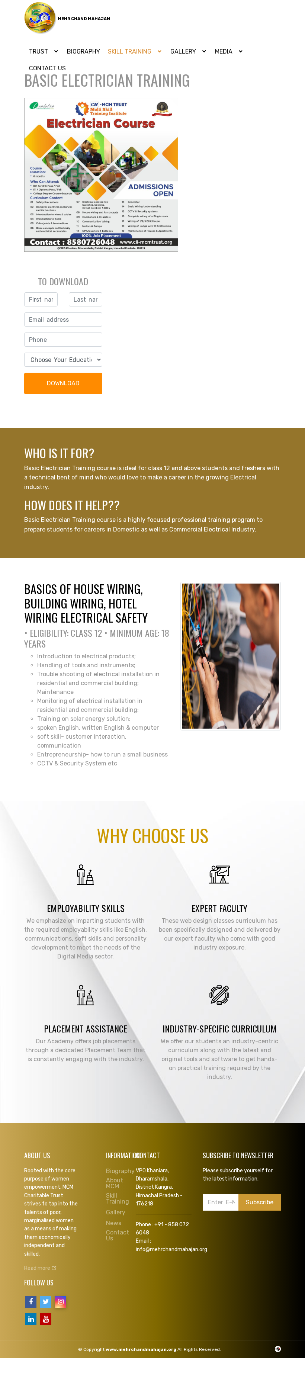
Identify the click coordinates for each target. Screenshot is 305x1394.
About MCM (114, 1183)
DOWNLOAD (63, 383)
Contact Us (117, 1236)
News (113, 1223)
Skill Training (130, 51)
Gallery (184, 51)
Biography (83, 51)
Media (224, 51)
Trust (39, 51)
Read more (37, 1268)
